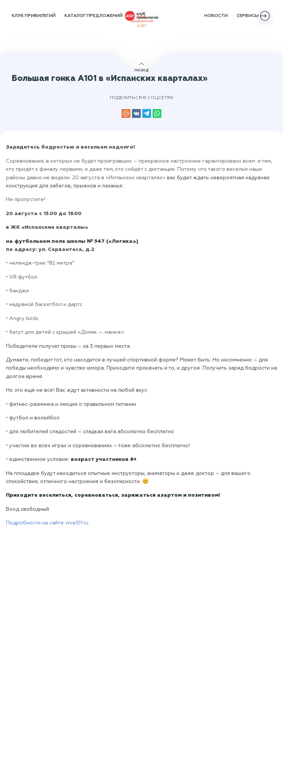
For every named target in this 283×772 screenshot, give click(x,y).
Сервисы (248, 16)
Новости (216, 16)
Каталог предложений (93, 16)
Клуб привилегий (34, 16)
